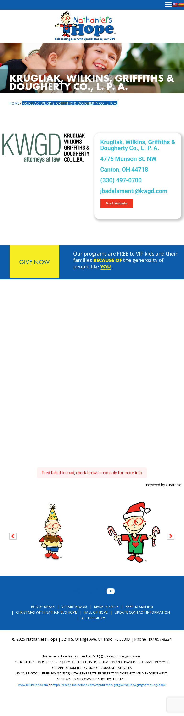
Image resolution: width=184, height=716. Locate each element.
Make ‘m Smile (106, 606)
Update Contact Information (142, 612)
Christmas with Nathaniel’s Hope (46, 612)
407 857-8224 (160, 639)
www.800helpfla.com (33, 685)
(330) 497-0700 (121, 180)
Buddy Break (43, 606)
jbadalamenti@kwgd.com (133, 191)
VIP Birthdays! (74, 606)
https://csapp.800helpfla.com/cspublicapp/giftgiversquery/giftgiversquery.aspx (109, 685)
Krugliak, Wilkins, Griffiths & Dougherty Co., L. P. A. (69, 103)
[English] (175, 4)
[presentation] (13, 535)
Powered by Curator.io (163, 484)
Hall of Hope (96, 612)
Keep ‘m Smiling (139, 606)
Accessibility (93, 618)
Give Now (34, 262)
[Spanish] (181, 4)
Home (14, 103)
